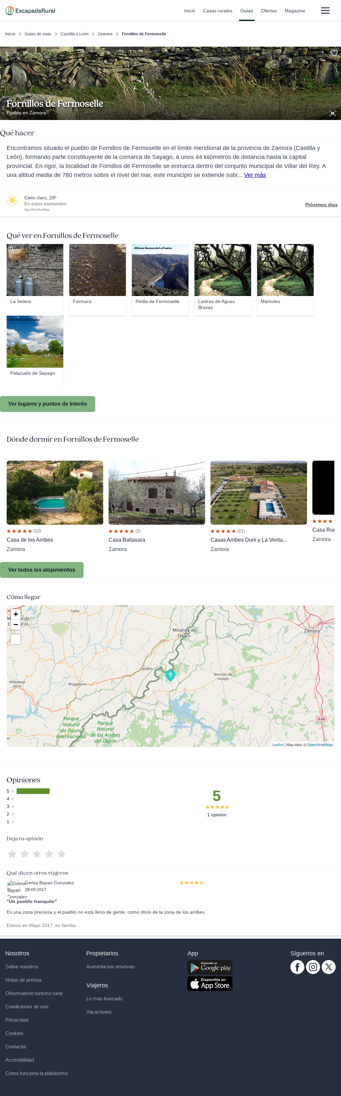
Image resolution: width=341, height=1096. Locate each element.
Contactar (16, 1046)
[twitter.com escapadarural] (329, 972)
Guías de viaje (38, 34)
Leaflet (277, 744)
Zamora (105, 34)
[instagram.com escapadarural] (313, 972)
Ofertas (269, 10)
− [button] (16, 624)
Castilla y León (75, 34)
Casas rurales (217, 10)
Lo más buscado (104, 998)
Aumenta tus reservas (110, 966)
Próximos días (321, 204)
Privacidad (16, 1020)
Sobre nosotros (22, 966)
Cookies (14, 1033)
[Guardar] (333, 52)
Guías (246, 10)
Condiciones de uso (26, 1006)
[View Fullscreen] (16, 639)
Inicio (189, 10)
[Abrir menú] (325, 10)
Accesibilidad (19, 1060)
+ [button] (16, 614)
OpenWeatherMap (36, 209)
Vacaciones (99, 1012)
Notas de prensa (23, 980)
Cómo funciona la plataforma (36, 1073)
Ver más (255, 175)
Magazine (295, 10)
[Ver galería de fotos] (333, 112)
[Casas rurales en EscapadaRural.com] (30, 10)
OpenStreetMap (320, 744)
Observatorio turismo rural (33, 993)
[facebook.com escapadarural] (297, 972)
